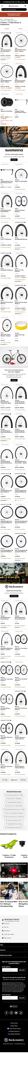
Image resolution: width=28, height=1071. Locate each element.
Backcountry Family (6, 955)
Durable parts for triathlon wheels (15, 806)
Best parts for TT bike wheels (15, 798)
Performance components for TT (14, 820)
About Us (3, 950)
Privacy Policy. (19, 991)
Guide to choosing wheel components (15, 813)
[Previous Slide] (1, 2)
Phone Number (6, 994)
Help (1, 945)
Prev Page (4, 780)
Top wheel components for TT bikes (15, 795)
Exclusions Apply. (5, 983)
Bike (1, 19)
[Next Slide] (27, 2)
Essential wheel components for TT (15, 827)
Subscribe (22, 970)
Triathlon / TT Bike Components (8, 20)
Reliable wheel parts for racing (15, 824)
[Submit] (2, 9)
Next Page (23, 780)
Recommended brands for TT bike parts (15, 816)
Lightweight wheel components (15, 802)
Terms (14, 991)
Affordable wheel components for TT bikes (15, 809)
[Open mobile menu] (2, 6)
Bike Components (8, 19)
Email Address (6, 967)
